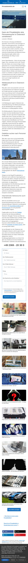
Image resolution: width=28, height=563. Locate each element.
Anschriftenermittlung (15, 206)
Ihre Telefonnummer (8, 257)
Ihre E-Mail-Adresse (8, 264)
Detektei (19, 212)
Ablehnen (13, 559)
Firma (4, 271)
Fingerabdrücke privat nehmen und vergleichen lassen (13, 419)
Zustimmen (5, 559)
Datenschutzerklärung (6, 557)
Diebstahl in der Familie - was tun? (9, 385)
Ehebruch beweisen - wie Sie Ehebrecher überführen (13, 471)
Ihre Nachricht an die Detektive (11, 278)
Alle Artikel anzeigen (14, 509)
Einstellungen (21, 559)
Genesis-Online (22, 540)
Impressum (22, 557)
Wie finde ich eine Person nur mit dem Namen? (12, 487)
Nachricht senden (9, 297)
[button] (8, 531)
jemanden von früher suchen (14, 224)
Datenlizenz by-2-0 (5, 541)
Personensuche (6, 207)
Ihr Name (5, 250)
